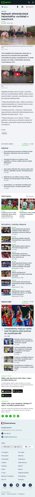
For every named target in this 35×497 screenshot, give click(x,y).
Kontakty (21, 479)
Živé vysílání (4, 456)
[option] (7, 447)
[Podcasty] (17, 7)
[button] (17, 74)
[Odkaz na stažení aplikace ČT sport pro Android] (18, 391)
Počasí (3, 469)
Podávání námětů (23, 473)
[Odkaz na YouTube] (14, 416)
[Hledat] (29, 2)
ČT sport (3, 21)
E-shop (3, 473)
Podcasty (4, 466)
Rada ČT (20, 466)
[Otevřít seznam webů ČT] (33, 2)
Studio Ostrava (22, 462)
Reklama (20, 456)
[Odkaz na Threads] (18, 416)
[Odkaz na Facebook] (6, 416)
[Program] (22, 7)
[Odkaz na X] (10, 416)
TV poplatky (4, 459)
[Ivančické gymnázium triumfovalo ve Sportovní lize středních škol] (17, 35)
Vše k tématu (30, 196)
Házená (3, 11)
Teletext (3, 462)
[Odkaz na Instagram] (2, 416)
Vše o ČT (3, 479)
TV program (4, 452)
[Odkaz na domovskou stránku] (8, 2)
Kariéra (20, 469)
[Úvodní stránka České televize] (8, 423)
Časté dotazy (22, 476)
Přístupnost (21, 494)
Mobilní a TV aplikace (7, 476)
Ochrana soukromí (11, 494)
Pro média (21, 452)
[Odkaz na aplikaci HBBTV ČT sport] (6, 395)
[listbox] (17, 446)
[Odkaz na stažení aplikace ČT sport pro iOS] (6, 391)
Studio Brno (21, 459)
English (3, 494)
